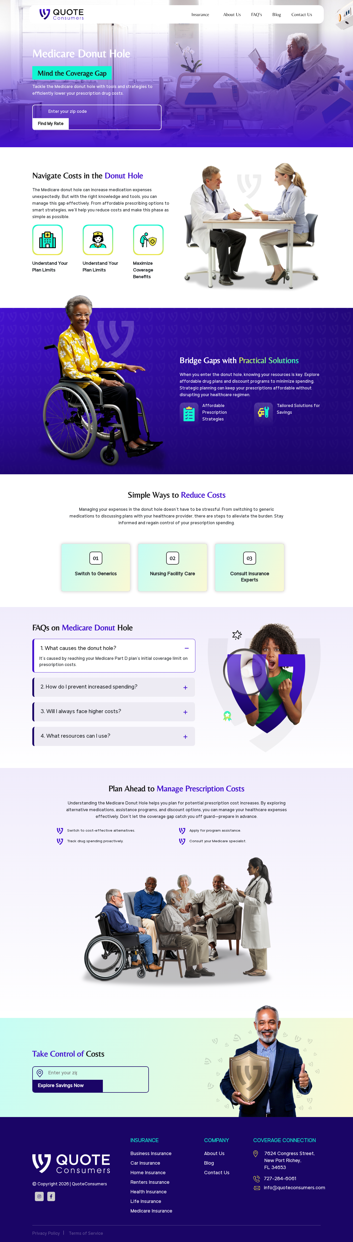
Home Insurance (148, 1173)
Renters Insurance (150, 1182)
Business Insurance (151, 1153)
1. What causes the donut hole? (79, 648)
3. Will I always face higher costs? (81, 711)
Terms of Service (86, 1234)
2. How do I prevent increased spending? (89, 687)
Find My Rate (51, 124)
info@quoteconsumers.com (292, 1188)
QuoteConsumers (89, 1184)
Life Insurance (146, 1201)
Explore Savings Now (61, 1085)
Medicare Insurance (151, 1211)
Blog (209, 1163)
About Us (214, 1153)
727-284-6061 (280, 1179)
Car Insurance (145, 1163)
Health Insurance (149, 1192)
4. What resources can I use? (76, 736)
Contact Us (216, 1173)
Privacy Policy (46, 1234)
